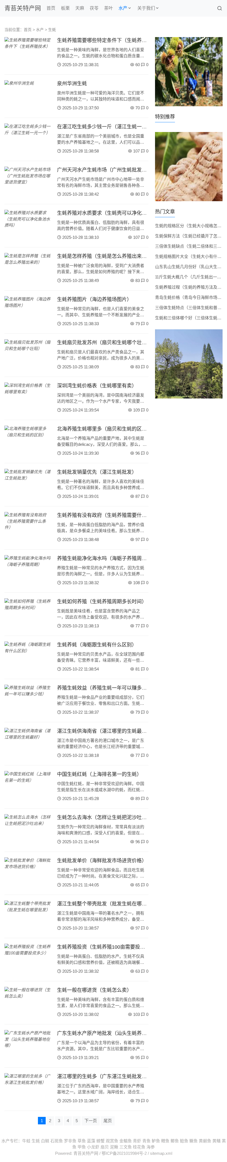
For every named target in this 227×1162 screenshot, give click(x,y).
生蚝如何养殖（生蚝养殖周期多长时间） (102, 601)
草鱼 (82, 1140)
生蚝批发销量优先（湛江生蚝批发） (97, 472)
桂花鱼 (139, 1147)
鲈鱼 (156, 1140)
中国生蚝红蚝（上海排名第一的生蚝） (99, 774)
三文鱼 (125, 1147)
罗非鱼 (70, 1140)
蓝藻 (91, 1140)
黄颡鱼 (205, 1140)
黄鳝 (216, 1140)
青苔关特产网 (22, 8)
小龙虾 (93, 1147)
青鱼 (146, 1140)
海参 (150, 1147)
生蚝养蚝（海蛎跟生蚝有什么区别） (97, 645)
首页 (51, 8)
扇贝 (104, 1147)
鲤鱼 (165, 1140)
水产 (122, 8)
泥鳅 (114, 1147)
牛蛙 (26, 1140)
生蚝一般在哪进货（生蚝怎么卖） (94, 990)
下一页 (90, 1120)
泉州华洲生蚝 (72, 83)
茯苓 (94, 8)
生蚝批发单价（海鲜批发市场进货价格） (102, 860)
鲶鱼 (184, 1140)
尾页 (108, 1120)
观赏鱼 (112, 1140)
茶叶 (108, 8)
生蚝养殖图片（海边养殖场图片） (94, 299)
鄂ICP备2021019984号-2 (124, 1153)
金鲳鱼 (125, 1140)
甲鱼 (82, 1147)
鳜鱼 (193, 1140)
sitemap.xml (161, 1153)
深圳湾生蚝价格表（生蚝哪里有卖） (97, 386)
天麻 (79, 8)
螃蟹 (100, 1140)
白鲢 (45, 1140)
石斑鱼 (56, 1140)
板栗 (65, 8)
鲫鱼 (175, 1140)
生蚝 (52, 29)
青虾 (137, 1140)
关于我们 (146, 8)
